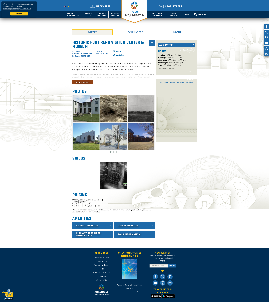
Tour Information (129, 234)
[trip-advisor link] (170, 283)
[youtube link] (155, 283)
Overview (92, 32)
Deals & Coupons (102, 257)
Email (118, 51)
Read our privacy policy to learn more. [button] (17, 9)
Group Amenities (128, 226)
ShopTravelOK (70, 15)
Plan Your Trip (135, 32)
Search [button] (202, 14)
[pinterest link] (170, 276)
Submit (172, 266)
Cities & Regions (101, 15)
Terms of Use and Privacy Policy (129, 285)
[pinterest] (266, 37)
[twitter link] (162, 276)
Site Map (129, 288)
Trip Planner (101, 276)
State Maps (101, 261)
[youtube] (266, 43)
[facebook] (266, 26)
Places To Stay (115, 15)
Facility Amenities (87, 226)
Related (177, 32)
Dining (186, 14)
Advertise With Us (101, 272)
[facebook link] (155, 276)
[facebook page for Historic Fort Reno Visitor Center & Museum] (152, 43)
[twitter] (266, 32)
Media (101, 269)
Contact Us (101, 280)
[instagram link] (162, 283)
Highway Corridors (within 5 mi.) (88, 234)
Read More (82, 82)
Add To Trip (166, 45)
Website (120, 55)
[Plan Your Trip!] (8, 294)
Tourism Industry (101, 265)
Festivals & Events (157, 15)
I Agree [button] (19, 13)
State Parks (173, 15)
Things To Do (89, 15)
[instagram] (266, 48)
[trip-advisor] (266, 53)
